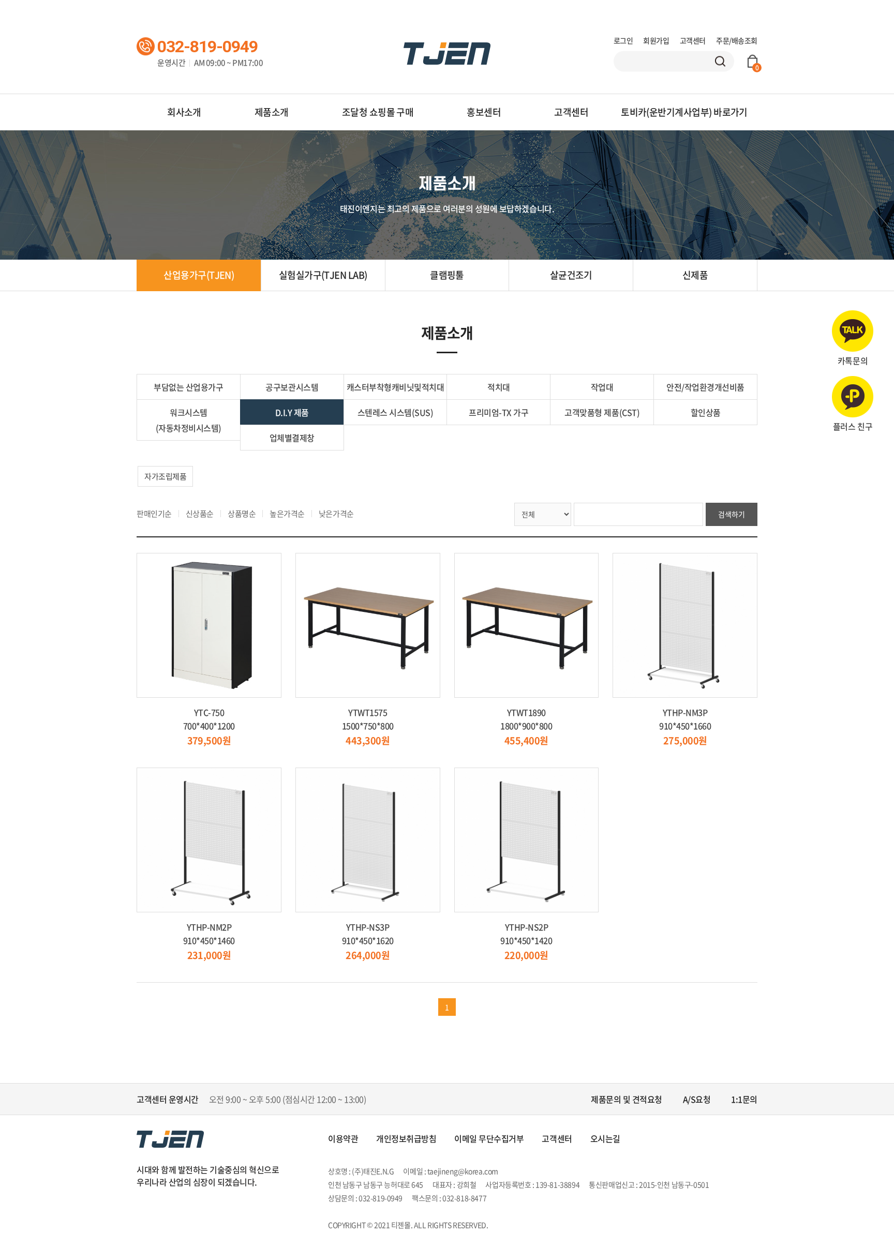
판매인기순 (154, 513)
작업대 (602, 387)
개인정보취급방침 (406, 1138)
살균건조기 (571, 275)
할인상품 (706, 412)
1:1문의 (744, 1099)
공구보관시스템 (291, 387)
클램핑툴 (447, 275)
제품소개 (272, 112)
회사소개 (184, 112)
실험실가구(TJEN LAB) (323, 275)
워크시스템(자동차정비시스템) (188, 420)
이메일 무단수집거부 (489, 1138)
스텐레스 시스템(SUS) (395, 412)
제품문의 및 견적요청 (626, 1099)
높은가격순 (287, 513)
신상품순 (200, 513)
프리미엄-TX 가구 (498, 412)
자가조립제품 (165, 476)
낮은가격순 (336, 513)
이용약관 (343, 1138)
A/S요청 (697, 1099)
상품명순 (242, 513)
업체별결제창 (292, 437)
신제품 (695, 275)
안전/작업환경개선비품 (705, 387)
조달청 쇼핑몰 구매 (378, 112)
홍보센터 (484, 112)
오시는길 (605, 1138)
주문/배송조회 (736, 40)
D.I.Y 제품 (292, 412)
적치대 (498, 387)
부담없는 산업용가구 (188, 387)
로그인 (623, 40)
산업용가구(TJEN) (198, 275)
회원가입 (656, 40)
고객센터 (693, 40)
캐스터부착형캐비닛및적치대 (395, 387)
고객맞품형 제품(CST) (601, 412)
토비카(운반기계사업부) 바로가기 (684, 112)
